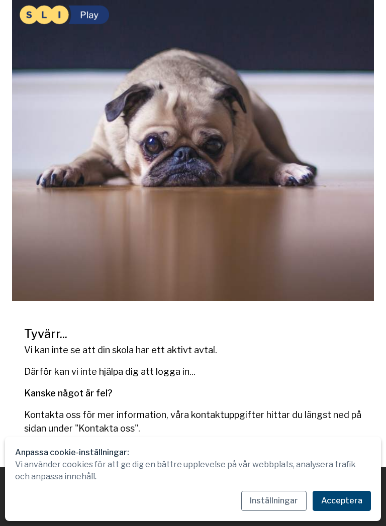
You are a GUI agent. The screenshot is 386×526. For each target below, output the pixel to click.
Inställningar (274, 500)
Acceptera (341, 500)
